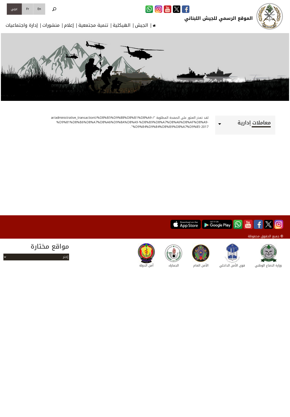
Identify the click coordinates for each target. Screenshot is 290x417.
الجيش (141, 25)
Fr (27, 9)
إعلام (69, 25)
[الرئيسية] (269, 16)
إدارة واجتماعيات (22, 25)
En (39, 9)
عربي (14, 9)
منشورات (51, 25)
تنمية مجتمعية (93, 25)
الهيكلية (121, 25)
